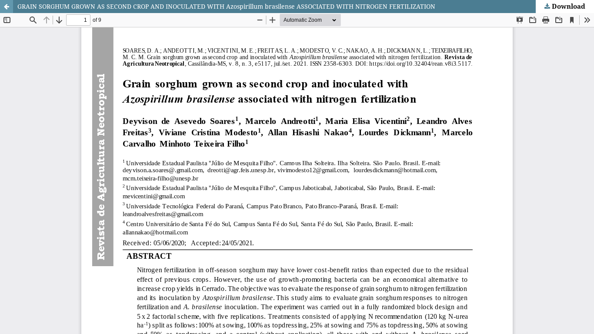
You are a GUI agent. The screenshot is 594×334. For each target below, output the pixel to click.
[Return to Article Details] (6, 6)
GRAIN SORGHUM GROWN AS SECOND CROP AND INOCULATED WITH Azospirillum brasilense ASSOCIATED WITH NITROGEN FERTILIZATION (226, 6)
